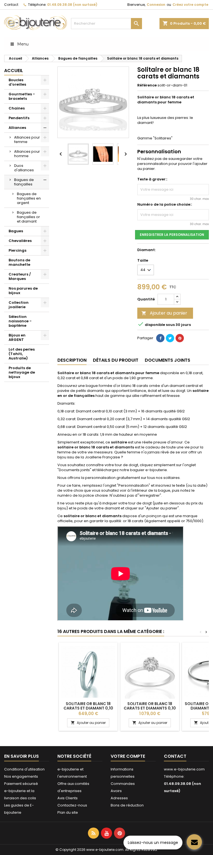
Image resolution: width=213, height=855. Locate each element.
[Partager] (160, 338)
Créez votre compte (190, 4)
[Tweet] (170, 338)
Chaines (17, 108)
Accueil (13, 70)
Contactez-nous (72, 805)
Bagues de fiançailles (24, 182)
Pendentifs (19, 118)
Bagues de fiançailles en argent (29, 198)
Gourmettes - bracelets (22, 96)
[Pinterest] (180, 338)
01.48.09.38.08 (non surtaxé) (72, 4)
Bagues (16, 231)
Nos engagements (21, 776)
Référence (147, 85)
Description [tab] (72, 360)
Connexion (156, 4)
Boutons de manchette (19, 262)
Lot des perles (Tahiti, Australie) (22, 354)
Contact (11, 4)
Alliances (17, 127)
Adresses (119, 798)
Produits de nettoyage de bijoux (22, 372)
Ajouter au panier (164, 313)
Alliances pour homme (27, 154)
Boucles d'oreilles (17, 82)
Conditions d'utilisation (24, 769)
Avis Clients (67, 798)
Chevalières (20, 240)
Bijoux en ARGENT (17, 337)
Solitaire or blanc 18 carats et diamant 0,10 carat (88, 708)
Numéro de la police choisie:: (164, 204)
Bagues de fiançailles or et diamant (28, 217)
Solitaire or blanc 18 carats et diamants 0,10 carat (150, 708)
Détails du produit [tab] (115, 360)
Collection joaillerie (19, 305)
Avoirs (116, 790)
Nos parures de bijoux (23, 290)
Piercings (17, 250)
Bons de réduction (127, 805)
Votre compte (128, 756)
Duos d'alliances (24, 168)
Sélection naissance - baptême (20, 321)
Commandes (123, 783)
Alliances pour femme (27, 139)
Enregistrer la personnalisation (172, 234)
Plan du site (67, 812)
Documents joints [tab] (167, 360)
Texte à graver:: (152, 179)
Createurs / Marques (20, 276)
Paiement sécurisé (21, 783)
